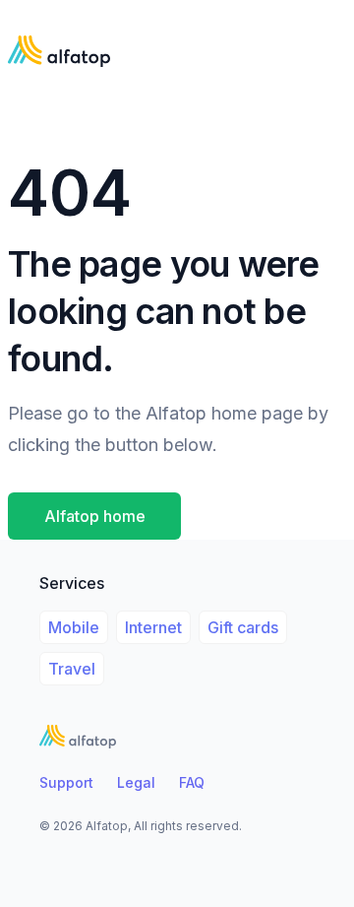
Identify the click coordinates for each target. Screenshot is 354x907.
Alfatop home (95, 516)
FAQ (192, 782)
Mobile (73, 627)
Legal (136, 782)
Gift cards (242, 627)
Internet (153, 627)
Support (66, 782)
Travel (71, 669)
